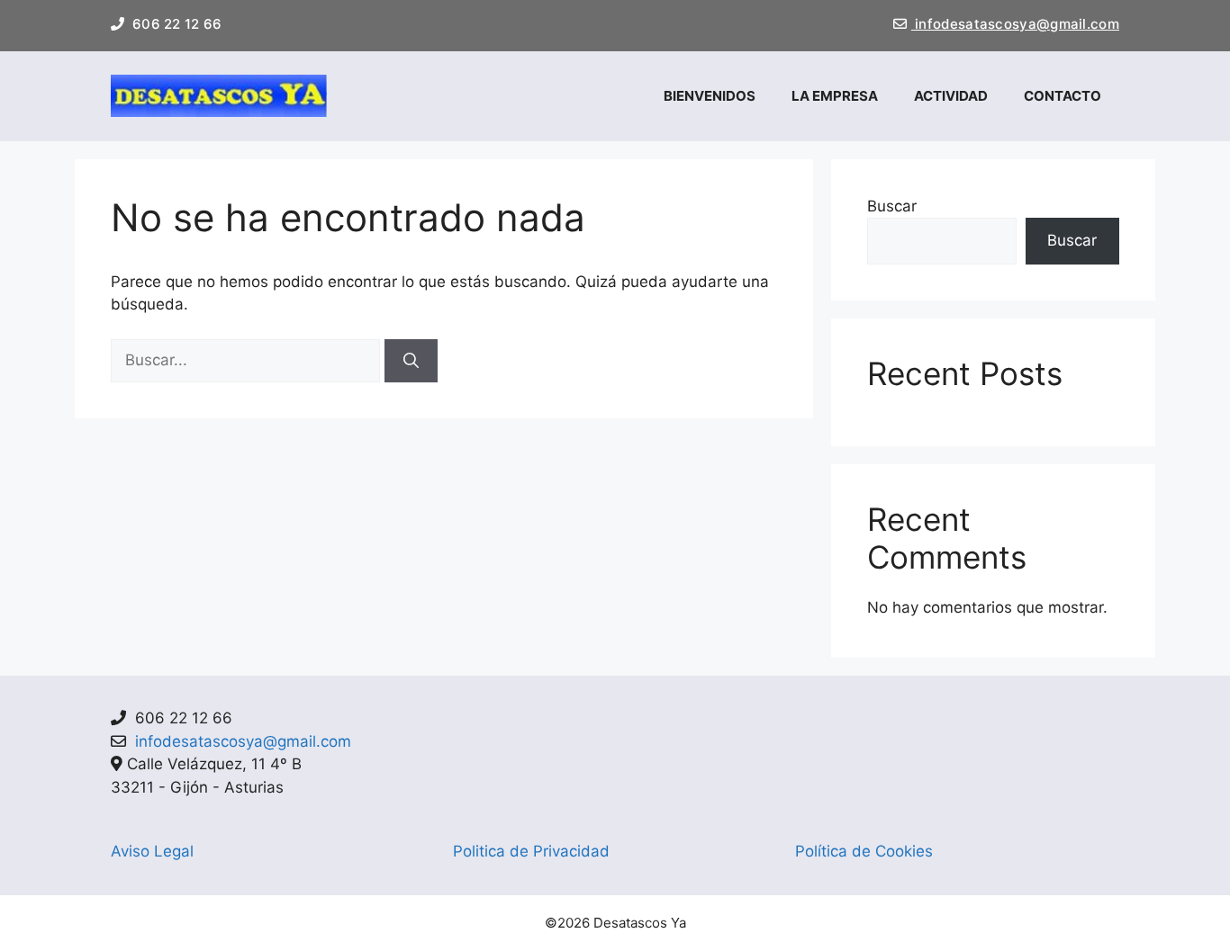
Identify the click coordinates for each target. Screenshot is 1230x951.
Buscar (892, 206)
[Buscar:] (247, 360)
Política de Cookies (864, 851)
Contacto (1062, 95)
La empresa (834, 95)
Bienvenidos (709, 95)
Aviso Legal (152, 851)
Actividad (951, 95)
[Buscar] (411, 360)
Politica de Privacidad (531, 851)
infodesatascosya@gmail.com (1015, 23)
